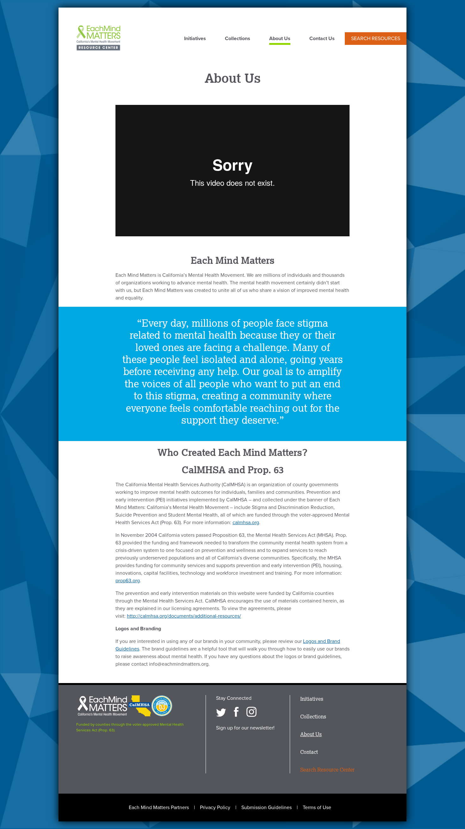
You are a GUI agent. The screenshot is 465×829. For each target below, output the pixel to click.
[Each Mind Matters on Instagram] (251, 712)
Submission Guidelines (266, 807)
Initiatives (195, 39)
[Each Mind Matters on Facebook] (236, 712)
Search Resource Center (327, 769)
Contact (309, 751)
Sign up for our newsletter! (245, 728)
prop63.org (127, 581)
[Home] (98, 38)
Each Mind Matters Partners (159, 807)
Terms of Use (317, 807)
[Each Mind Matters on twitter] (221, 712)
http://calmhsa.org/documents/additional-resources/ (184, 616)
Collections (237, 39)
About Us (279, 39)
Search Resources (375, 38)
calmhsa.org (245, 522)
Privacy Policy (215, 807)
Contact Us (322, 39)
